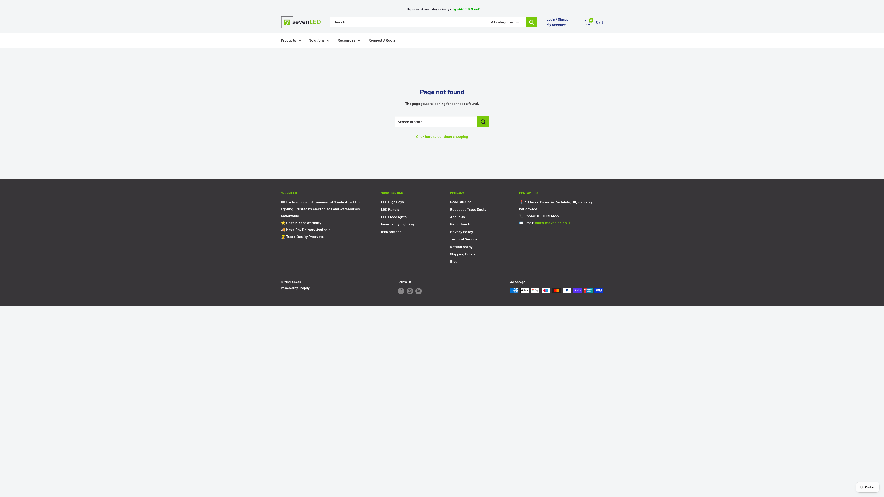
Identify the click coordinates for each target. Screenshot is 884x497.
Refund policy (461, 246)
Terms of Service (463, 239)
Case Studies (460, 201)
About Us (457, 216)
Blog (453, 261)
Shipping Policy (462, 254)
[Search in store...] (483, 121)
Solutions (317, 40)
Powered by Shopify (295, 288)
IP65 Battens (391, 231)
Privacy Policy (461, 231)
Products (288, 40)
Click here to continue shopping (442, 136)
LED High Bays (392, 201)
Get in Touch (460, 224)
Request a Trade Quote (468, 209)
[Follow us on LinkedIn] (418, 291)
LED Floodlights (394, 216)
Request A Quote (382, 40)
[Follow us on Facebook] (401, 291)
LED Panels (390, 209)
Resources (346, 40)
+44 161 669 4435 (468, 9)
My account (556, 24)
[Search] (531, 22)
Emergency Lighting (397, 224)
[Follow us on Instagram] (410, 291)
